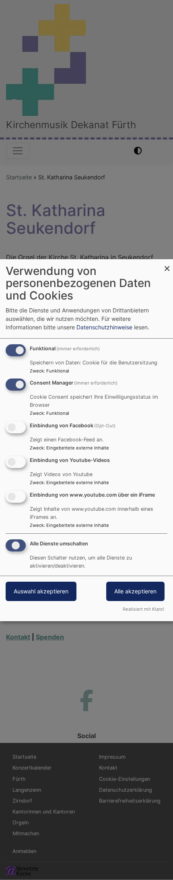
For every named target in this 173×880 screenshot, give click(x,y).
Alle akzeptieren (135, 591)
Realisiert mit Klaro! (143, 609)
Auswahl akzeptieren (41, 591)
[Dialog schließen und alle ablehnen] (167, 264)
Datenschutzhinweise (104, 327)
